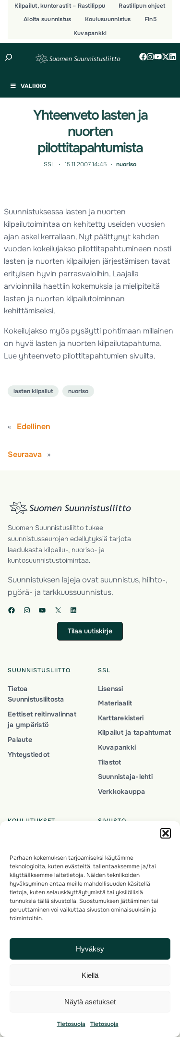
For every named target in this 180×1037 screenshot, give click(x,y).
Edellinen (33, 426)
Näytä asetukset (90, 1002)
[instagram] (150, 56)
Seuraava (25, 454)
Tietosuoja (71, 1024)
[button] (165, 833)
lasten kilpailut (33, 391)
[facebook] (143, 56)
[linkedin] (173, 56)
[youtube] (158, 56)
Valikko (33, 86)
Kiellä (90, 975)
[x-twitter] (165, 56)
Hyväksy (90, 949)
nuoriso (126, 164)
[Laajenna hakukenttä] (8, 57)
